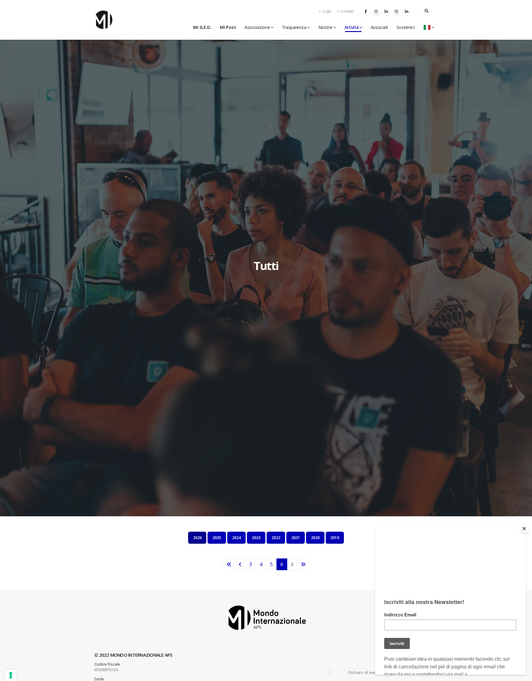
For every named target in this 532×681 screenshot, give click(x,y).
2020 (315, 537)
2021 (295, 537)
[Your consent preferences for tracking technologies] (11, 675)
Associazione (257, 27)
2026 (197, 537)
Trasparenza (294, 27)
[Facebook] (365, 11)
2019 (334, 537)
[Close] (524, 528)
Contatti (347, 11)
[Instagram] (376, 11)
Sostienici (406, 27)
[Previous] (229, 564)
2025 (216, 537)
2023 (256, 537)
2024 (236, 537)
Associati (379, 27)
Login (326, 11)
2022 (276, 537)
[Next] (303, 564)
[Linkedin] (386, 11)
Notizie (325, 27)
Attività (352, 27)
